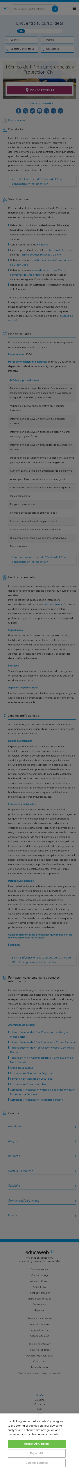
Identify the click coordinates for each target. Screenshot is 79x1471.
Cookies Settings (37, 1463)
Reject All (36, 1453)
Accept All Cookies (36, 1444)
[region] (39, 1442)
